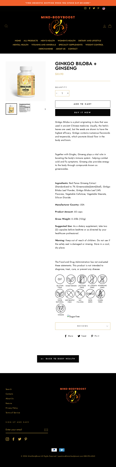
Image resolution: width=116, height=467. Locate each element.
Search (9, 389)
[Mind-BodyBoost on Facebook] (13, 439)
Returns (9, 403)
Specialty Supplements (70, 44)
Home (18, 40)
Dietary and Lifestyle (89, 40)
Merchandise (46, 48)
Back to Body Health (60, 358)
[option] (58, 3)
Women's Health (67, 40)
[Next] (44, 109)
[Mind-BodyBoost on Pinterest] (25, 439)
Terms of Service (13, 412)
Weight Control (94, 44)
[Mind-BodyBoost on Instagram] (7, 439)
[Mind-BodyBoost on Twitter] (19, 439)
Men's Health (48, 40)
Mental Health (20, 44)
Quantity (61, 87)
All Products (31, 40)
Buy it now (82, 112)
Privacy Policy (12, 408)
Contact (72, 48)
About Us (60, 48)
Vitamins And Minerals (43, 44)
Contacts (9, 393)
